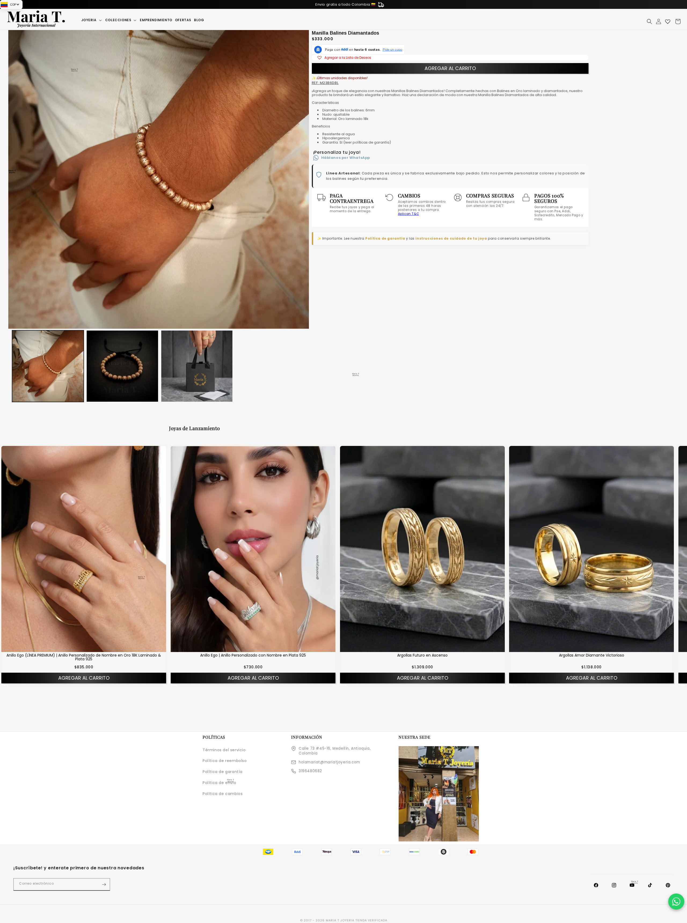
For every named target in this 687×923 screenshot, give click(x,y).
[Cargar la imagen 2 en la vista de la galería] (122, 366)
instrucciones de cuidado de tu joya (451, 238)
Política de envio (219, 782)
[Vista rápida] (76, 647)
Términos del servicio (224, 750)
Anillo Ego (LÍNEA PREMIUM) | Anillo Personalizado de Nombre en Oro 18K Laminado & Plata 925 (83, 657)
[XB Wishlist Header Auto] (668, 21)
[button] (92, 20)
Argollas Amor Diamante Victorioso (591, 655)
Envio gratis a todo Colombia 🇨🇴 (345, 4)
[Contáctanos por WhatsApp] (676, 901)
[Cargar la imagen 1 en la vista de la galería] (48, 366)
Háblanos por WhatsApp (345, 157)
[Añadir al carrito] (90, 647)
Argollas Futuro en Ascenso (422, 655)
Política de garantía (385, 238)
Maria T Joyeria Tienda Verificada (356, 920)
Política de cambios (223, 793)
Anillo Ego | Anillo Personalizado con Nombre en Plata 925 (253, 655)
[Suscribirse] (104, 884)
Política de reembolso (225, 760)
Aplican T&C (408, 214)
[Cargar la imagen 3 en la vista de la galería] (197, 366)
